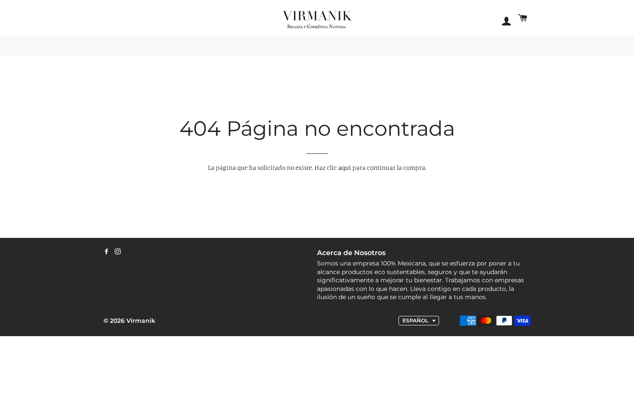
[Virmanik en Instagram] (118, 252)
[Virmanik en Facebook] (107, 252)
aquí (344, 167)
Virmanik (140, 321)
